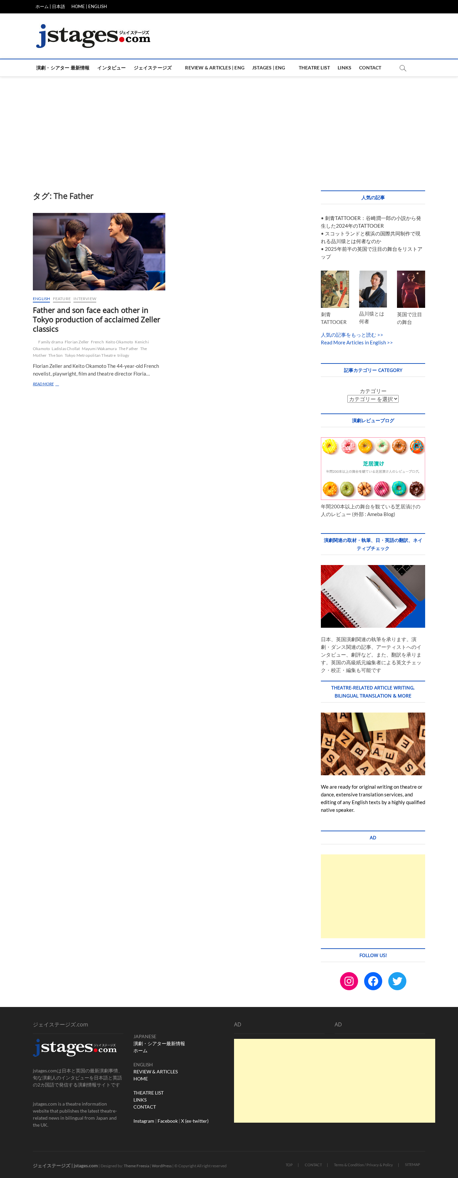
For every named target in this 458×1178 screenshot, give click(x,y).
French (97, 341)
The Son (55, 355)
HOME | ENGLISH (89, 6)
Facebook (168, 1121)
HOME (140, 1078)
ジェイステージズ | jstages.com (65, 1165)
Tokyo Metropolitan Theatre (90, 355)
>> (379, 335)
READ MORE (52, 384)
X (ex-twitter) (195, 1121)
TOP (289, 1165)
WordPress (162, 1165)
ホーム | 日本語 (50, 6)
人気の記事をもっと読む (348, 335)
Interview (84, 298)
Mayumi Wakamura (99, 348)
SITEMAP (412, 1164)
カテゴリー (373, 391)
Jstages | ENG (268, 67)
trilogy (123, 355)
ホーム (140, 1050)
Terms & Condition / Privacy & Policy (363, 1165)
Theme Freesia (136, 1165)
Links (344, 67)
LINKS (140, 1100)
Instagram (143, 1121)
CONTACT (144, 1107)
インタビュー (111, 67)
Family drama (50, 341)
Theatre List (314, 67)
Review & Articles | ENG (214, 67)
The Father (128, 348)
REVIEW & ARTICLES (155, 1071)
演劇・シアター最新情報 (159, 1043)
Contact (370, 67)
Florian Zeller (77, 341)
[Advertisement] (229, 127)
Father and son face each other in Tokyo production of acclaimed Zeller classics (96, 319)
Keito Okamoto (119, 341)
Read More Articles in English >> (357, 342)
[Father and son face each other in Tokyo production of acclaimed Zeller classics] (99, 251)
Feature (62, 298)
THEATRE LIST (148, 1093)
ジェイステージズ (153, 67)
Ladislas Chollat (66, 348)
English (41, 298)
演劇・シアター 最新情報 (63, 67)
